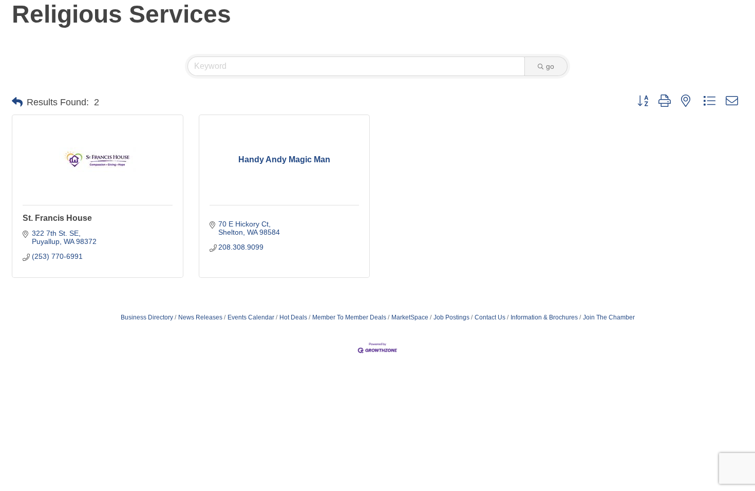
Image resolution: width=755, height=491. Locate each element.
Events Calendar (251, 317)
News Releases (200, 317)
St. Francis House (57, 218)
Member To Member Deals (349, 317)
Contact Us (490, 317)
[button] (17, 102)
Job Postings (451, 317)
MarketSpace (409, 317)
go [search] (550, 66)
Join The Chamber (609, 317)
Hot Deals (293, 317)
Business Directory (147, 317)
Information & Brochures (544, 317)
